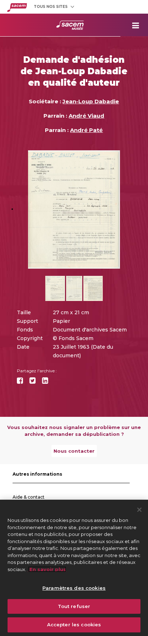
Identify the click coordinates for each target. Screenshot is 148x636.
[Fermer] (139, 510)
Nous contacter (74, 451)
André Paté (86, 130)
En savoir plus (47, 569)
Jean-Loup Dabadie (91, 101)
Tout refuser (74, 606)
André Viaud (86, 115)
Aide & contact (29, 497)
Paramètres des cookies (74, 588)
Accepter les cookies (74, 624)
